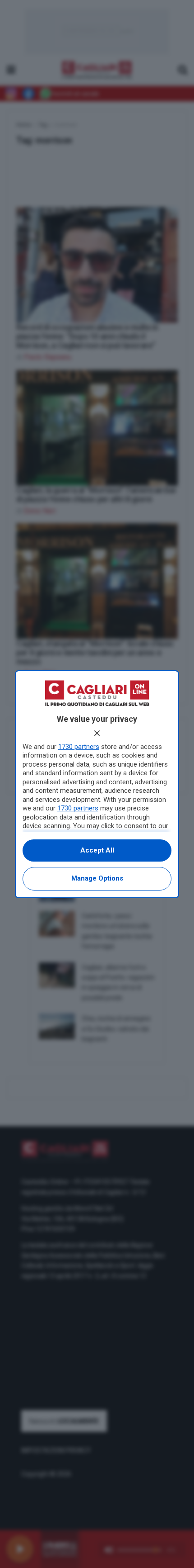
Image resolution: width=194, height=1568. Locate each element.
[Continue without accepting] (97, 733)
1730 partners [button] (78, 747)
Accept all (97, 850)
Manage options (97, 878)
